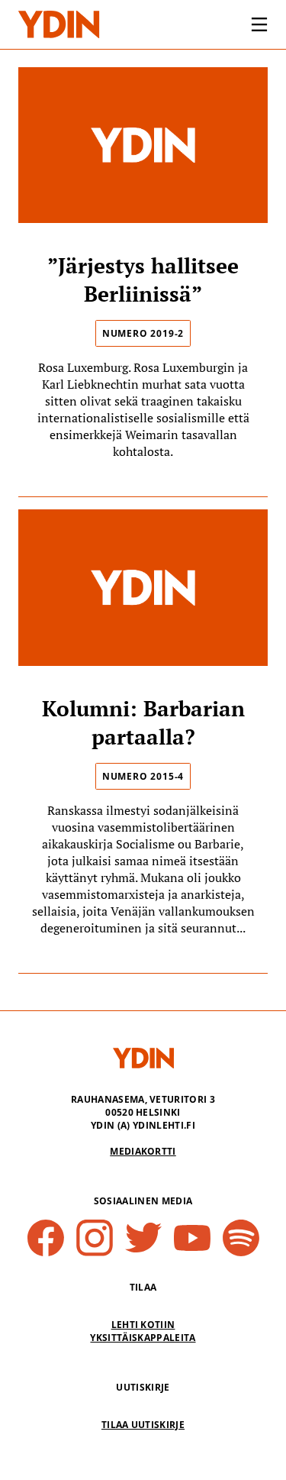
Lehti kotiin (143, 1324)
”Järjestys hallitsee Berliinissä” (143, 279)
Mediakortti (143, 1151)
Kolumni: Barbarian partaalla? (143, 722)
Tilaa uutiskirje (143, 1424)
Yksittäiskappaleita (142, 1337)
